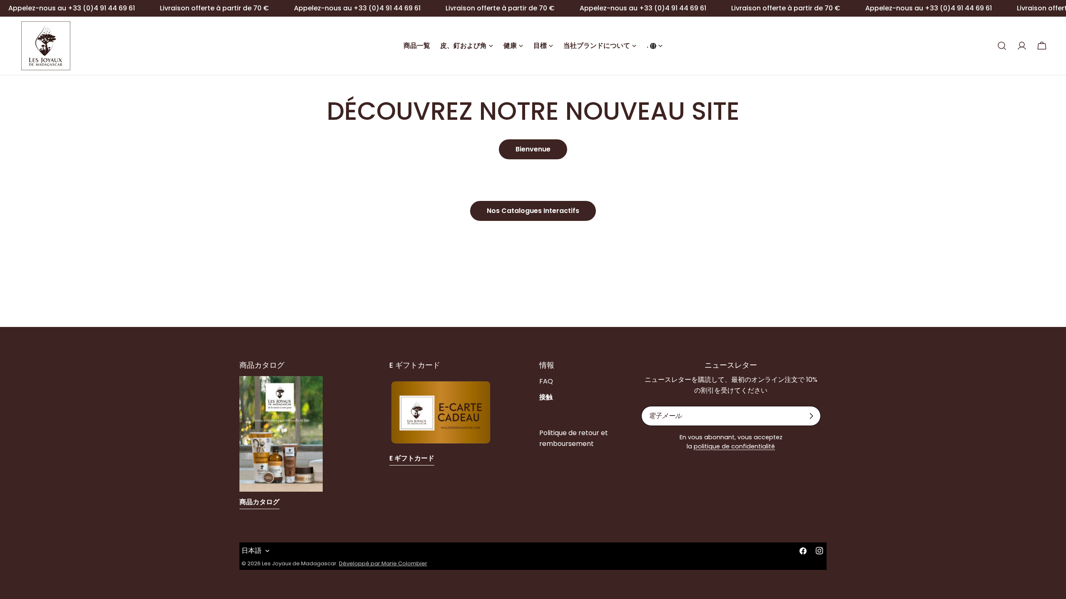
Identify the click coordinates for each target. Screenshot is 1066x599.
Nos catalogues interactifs (533, 210)
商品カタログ (259, 502)
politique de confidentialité (734, 446)
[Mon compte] (1022, 45)
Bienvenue (533, 149)
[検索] (1002, 45)
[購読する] (811, 416)
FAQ (546, 381)
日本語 (252, 550)
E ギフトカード (411, 458)
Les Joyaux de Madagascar (299, 563)
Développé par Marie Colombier (383, 563)
